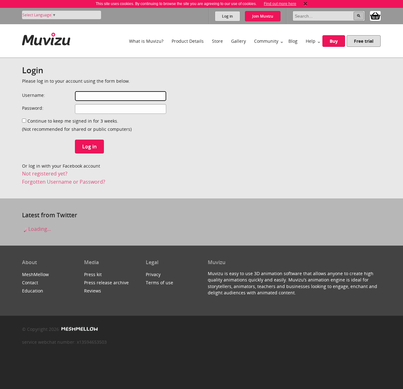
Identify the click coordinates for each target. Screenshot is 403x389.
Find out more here (280, 4)
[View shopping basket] (375, 15)
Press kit (93, 274)
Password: (32, 108)
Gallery (238, 41)
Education (32, 291)
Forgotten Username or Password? (63, 181)
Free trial (363, 41)
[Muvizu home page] (46, 38)
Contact (30, 283)
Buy (334, 41)
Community (266, 41)
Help (310, 41)
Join (262, 16)
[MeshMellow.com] (79, 329)
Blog (293, 41)
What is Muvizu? (146, 41)
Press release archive (106, 283)
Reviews (92, 291)
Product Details (188, 41)
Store (217, 41)
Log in (227, 16)
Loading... (39, 228)
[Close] (305, 4)
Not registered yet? (44, 173)
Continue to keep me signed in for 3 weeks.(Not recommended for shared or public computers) (77, 125)
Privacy (153, 274)
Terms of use (159, 283)
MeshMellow (35, 274)
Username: (33, 95)
